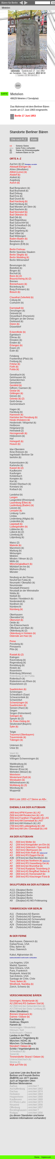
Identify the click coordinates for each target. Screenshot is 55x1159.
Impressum (46, 1157)
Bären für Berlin (9, 2)
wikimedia (15, 71)
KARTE (4, 94)
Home (36, 1157)
